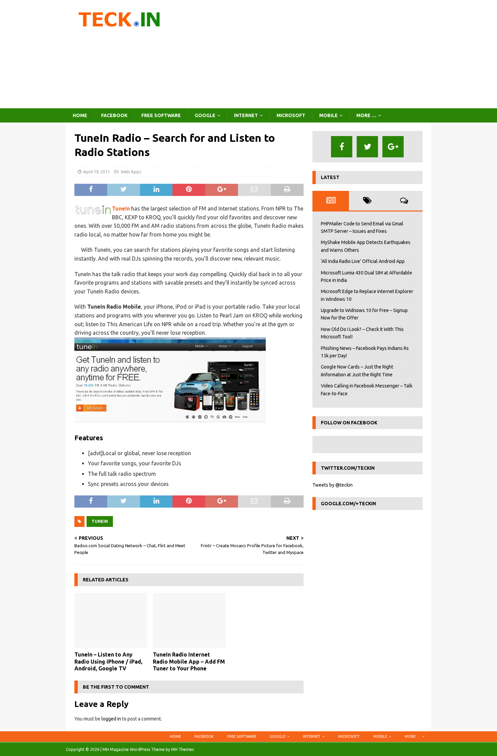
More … (366, 115)
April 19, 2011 (96, 171)
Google (205, 115)
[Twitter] (367, 146)
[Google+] (393, 146)
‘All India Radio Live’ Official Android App (363, 261)
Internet (246, 115)
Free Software (161, 115)
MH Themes (182, 749)
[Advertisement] (307, 54)
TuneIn (121, 208)
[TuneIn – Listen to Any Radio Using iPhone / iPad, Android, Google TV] (110, 620)
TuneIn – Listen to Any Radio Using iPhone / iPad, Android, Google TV (108, 661)
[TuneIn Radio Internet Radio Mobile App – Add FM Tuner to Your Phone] (189, 620)
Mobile (328, 115)
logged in (111, 718)
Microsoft (291, 115)
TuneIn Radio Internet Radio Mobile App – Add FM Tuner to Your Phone (189, 661)
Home (80, 115)
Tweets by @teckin (332, 485)
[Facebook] (341, 146)
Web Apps (131, 171)
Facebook (114, 115)
